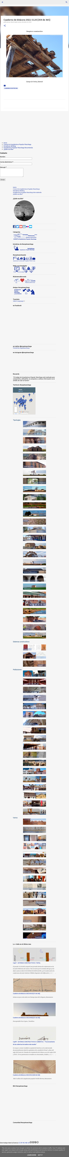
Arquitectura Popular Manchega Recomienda (18, 147)
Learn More (31, 1155)
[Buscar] (7, 2)
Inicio (5, 143)
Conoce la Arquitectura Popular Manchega (17, 144)
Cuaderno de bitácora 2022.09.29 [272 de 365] (26, 993)
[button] (5, 26)
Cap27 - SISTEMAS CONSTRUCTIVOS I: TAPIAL (27, 963)
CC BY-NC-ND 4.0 (24, 1143)
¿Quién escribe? (8, 149)
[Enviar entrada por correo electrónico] (5, 86)
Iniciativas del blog (10, 146)
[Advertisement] (34, 126)
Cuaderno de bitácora (11, 88)
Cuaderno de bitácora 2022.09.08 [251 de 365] (26, 1017)
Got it (40, 1155)
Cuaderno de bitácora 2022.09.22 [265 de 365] (26, 1075)
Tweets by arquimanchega (21, 348)
